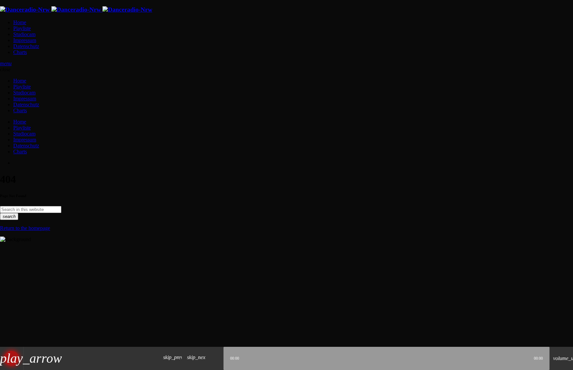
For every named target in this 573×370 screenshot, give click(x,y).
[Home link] (76, 9)
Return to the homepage (25, 228)
